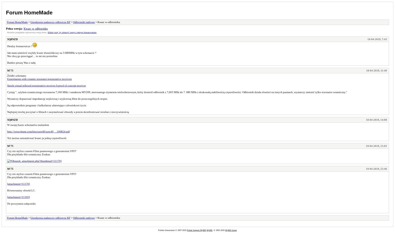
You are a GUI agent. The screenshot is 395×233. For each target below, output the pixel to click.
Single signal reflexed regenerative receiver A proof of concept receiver (46, 85)
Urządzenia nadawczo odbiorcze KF (50, 22)
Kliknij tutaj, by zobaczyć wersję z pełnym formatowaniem (72, 32)
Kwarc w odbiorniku (36, 28)
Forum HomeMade (29, 12)
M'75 (10, 70)
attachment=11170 (18, 183)
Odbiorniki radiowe (84, 22)
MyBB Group (231, 230)
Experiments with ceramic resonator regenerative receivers (39, 79)
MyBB (209, 230)
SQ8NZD (12, 39)
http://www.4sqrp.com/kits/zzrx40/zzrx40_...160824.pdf (38, 131)
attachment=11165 (18, 197)
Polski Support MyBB (196, 230)
